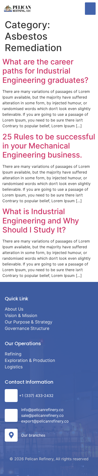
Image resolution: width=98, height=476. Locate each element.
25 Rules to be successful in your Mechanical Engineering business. (48, 146)
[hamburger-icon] (90, 8)
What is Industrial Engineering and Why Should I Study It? (40, 220)
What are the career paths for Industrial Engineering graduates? (45, 71)
